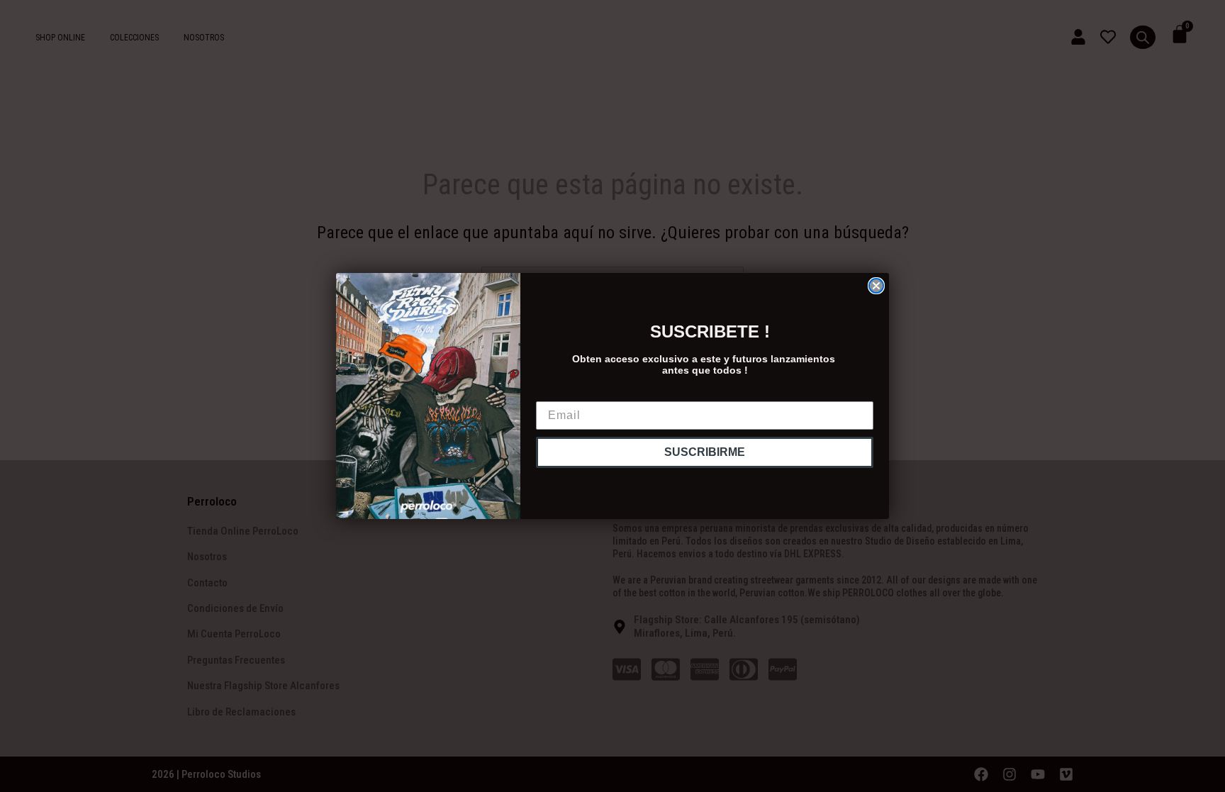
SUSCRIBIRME (704, 452)
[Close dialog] (876, 286)
